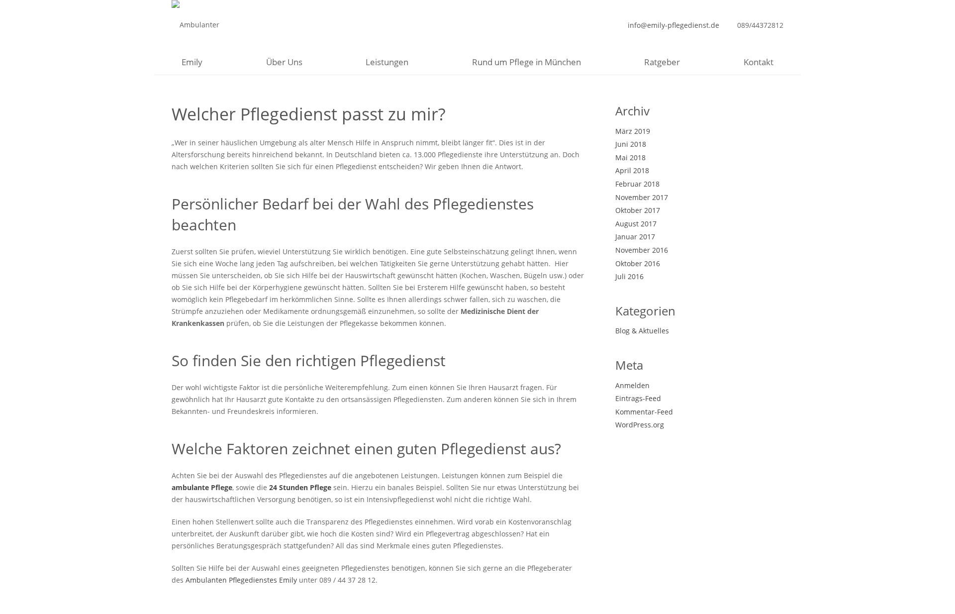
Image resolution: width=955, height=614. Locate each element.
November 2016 (641, 250)
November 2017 (641, 197)
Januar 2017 (635, 236)
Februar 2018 (637, 184)
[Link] (213, 25)
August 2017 (636, 223)
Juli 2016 (629, 276)
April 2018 (632, 170)
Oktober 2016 (637, 263)
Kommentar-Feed (644, 411)
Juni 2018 (630, 144)
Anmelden (632, 385)
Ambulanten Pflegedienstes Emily (241, 580)
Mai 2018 (630, 157)
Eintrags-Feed (638, 398)
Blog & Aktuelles (642, 330)
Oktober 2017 (637, 210)
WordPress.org (639, 424)
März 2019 (632, 131)
